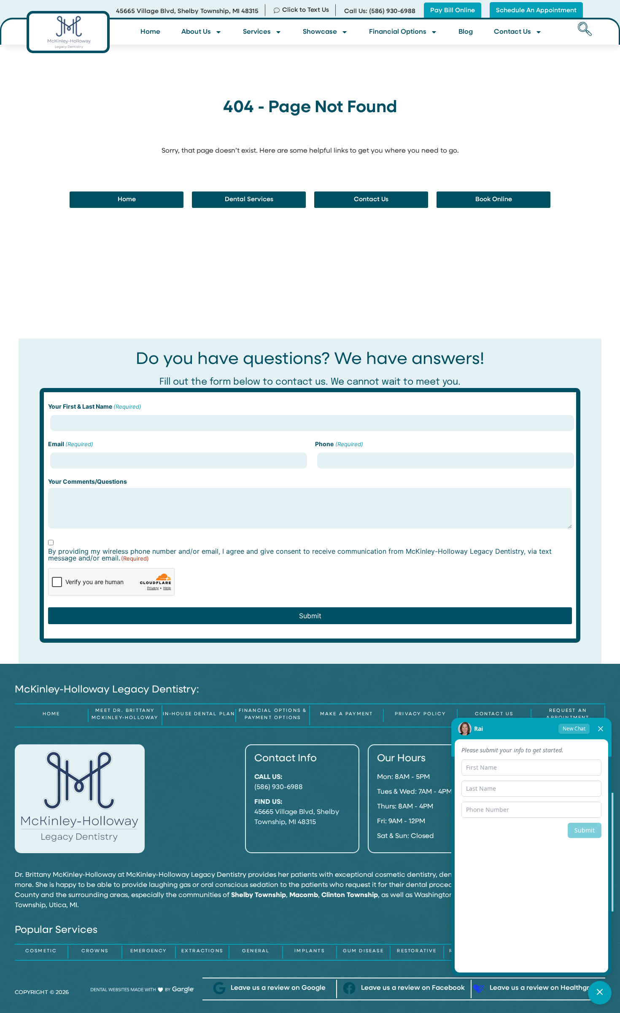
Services (257, 32)
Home (150, 32)
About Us (196, 32)
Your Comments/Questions (87, 482)
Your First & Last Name (94, 407)
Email (70, 444)
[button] (583, 30)
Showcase (320, 32)
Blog (465, 32)
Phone (339, 444)
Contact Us (512, 32)
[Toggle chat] (600, 993)
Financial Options (397, 32)
